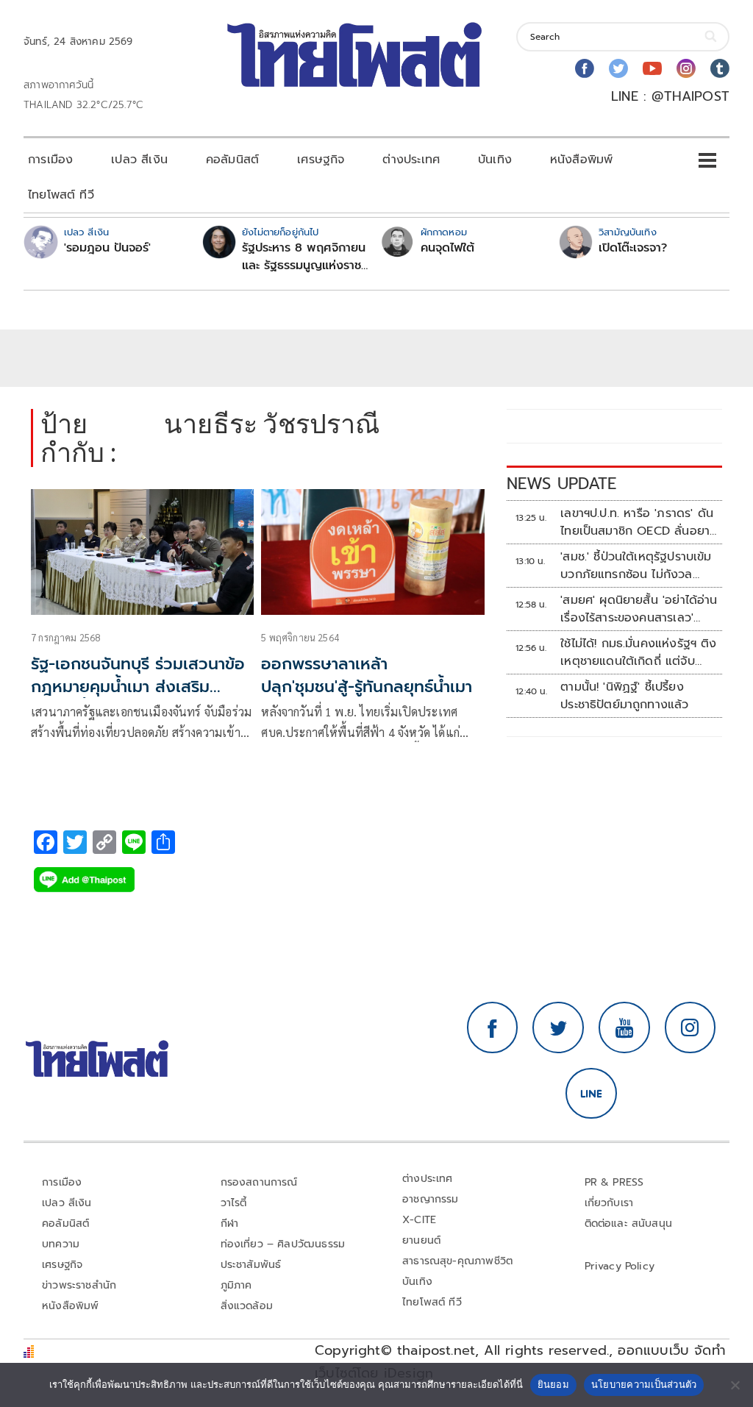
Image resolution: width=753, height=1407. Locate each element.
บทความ (60, 1244)
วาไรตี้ (234, 1203)
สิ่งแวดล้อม (247, 1306)
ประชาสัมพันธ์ (251, 1264)
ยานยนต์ (421, 1240)
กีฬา (230, 1223)
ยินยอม (553, 1384)
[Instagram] (686, 68)
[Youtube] (652, 68)
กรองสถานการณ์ (259, 1182)
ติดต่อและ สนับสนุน (629, 1223)
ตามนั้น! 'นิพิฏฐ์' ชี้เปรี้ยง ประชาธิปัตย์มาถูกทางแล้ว (624, 695)
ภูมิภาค (236, 1285)
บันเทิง (495, 159)
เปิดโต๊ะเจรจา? (633, 248)
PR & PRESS (614, 1182)
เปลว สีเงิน (139, 159)
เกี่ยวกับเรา (609, 1203)
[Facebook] (585, 68)
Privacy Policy (620, 1266)
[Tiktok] (720, 68)
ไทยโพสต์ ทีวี (61, 195)
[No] (734, 1385)
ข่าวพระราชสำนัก (79, 1285)
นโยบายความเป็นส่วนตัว (644, 1384)
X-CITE (419, 1220)
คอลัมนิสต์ (232, 159)
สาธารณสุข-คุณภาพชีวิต (457, 1261)
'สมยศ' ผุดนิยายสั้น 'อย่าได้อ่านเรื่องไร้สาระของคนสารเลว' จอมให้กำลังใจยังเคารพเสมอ (639, 609)
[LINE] (591, 1093)
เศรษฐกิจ (320, 159)
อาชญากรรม (430, 1199)
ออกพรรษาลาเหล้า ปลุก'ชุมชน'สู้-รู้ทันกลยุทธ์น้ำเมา (366, 675)
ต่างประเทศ (411, 159)
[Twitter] (618, 68)
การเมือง (50, 159)
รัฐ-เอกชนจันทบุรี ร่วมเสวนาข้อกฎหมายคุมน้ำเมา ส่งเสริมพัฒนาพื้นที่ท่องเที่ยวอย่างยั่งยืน (138, 698)
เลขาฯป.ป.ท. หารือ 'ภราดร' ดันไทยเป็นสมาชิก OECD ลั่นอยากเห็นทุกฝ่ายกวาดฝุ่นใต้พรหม (638, 522)
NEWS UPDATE (562, 483)
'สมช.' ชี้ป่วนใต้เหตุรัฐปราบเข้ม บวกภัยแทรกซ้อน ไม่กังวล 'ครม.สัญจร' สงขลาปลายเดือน (637, 565)
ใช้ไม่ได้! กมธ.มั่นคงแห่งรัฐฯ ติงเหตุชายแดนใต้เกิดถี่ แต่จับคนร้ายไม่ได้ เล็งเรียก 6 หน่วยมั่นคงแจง (638, 652)
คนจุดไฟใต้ (447, 248)
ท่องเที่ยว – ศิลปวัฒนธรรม (283, 1244)
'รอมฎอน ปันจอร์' (107, 248)
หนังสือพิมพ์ (581, 159)
